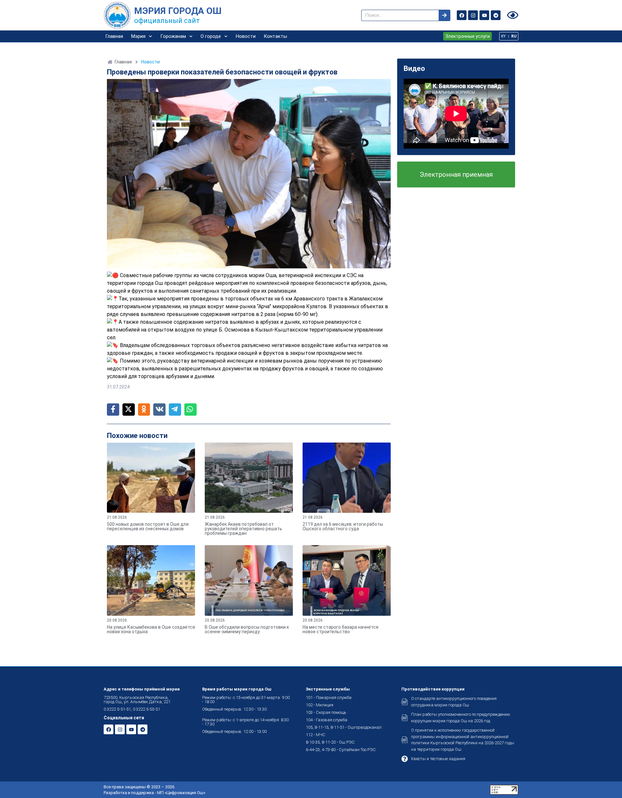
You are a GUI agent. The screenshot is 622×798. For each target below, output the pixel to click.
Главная (114, 36)
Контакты (275, 36)
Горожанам (173, 36)
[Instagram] (473, 15)
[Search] (444, 15)
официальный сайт (167, 21)
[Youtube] (484, 15)
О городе (211, 36)
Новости (246, 36)
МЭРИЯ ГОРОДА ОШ (178, 11)
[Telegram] (496, 15)
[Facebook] (461, 15)
